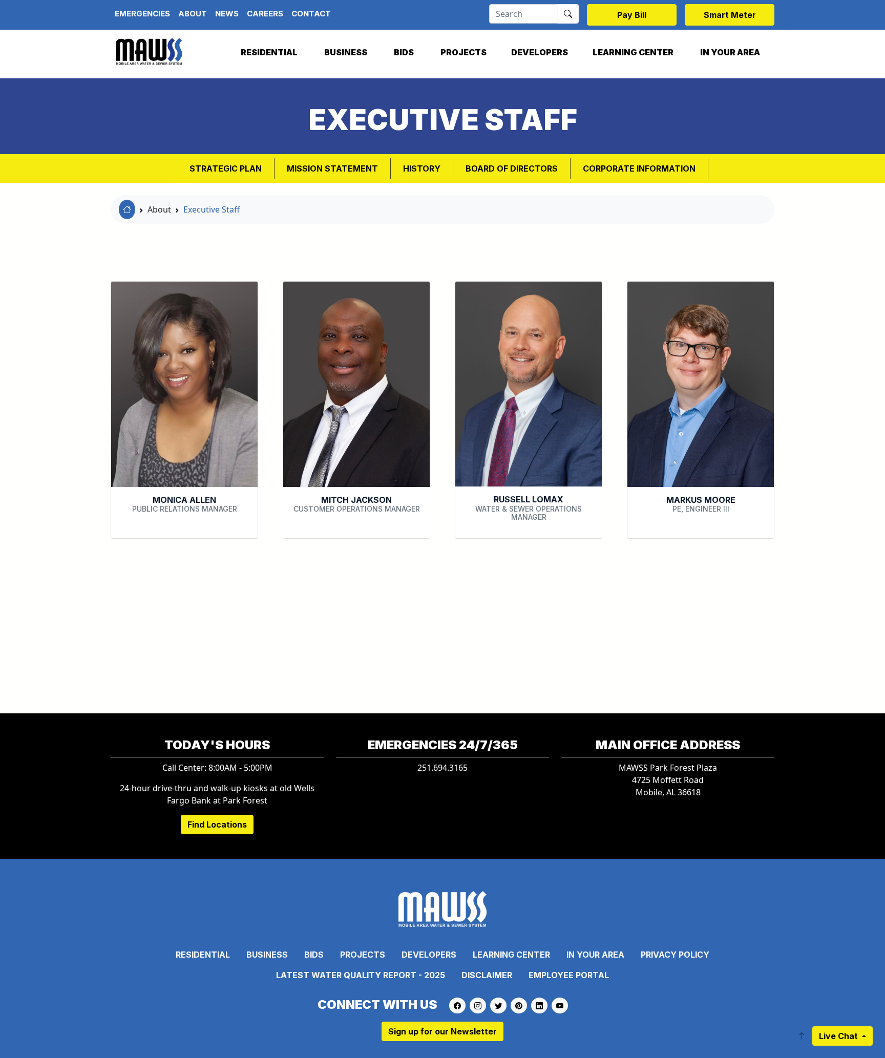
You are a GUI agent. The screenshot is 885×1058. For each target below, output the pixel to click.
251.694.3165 (442, 767)
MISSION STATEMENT (332, 168)
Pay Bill (631, 15)
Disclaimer (486, 975)
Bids (404, 52)
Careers (265, 13)
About (192, 13)
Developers (539, 52)
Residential (269, 52)
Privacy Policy (675, 954)
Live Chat (839, 1036)
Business (345, 52)
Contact (311, 13)
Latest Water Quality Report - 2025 (360, 975)
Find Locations (217, 824)
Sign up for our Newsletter (442, 1031)
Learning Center (633, 52)
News (227, 13)
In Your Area (730, 52)
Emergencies (142, 13)
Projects (463, 52)
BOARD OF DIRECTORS (512, 168)
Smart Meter (730, 15)
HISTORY (421, 168)
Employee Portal (569, 975)
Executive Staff (211, 209)
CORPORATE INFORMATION (639, 168)
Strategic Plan (225, 168)
